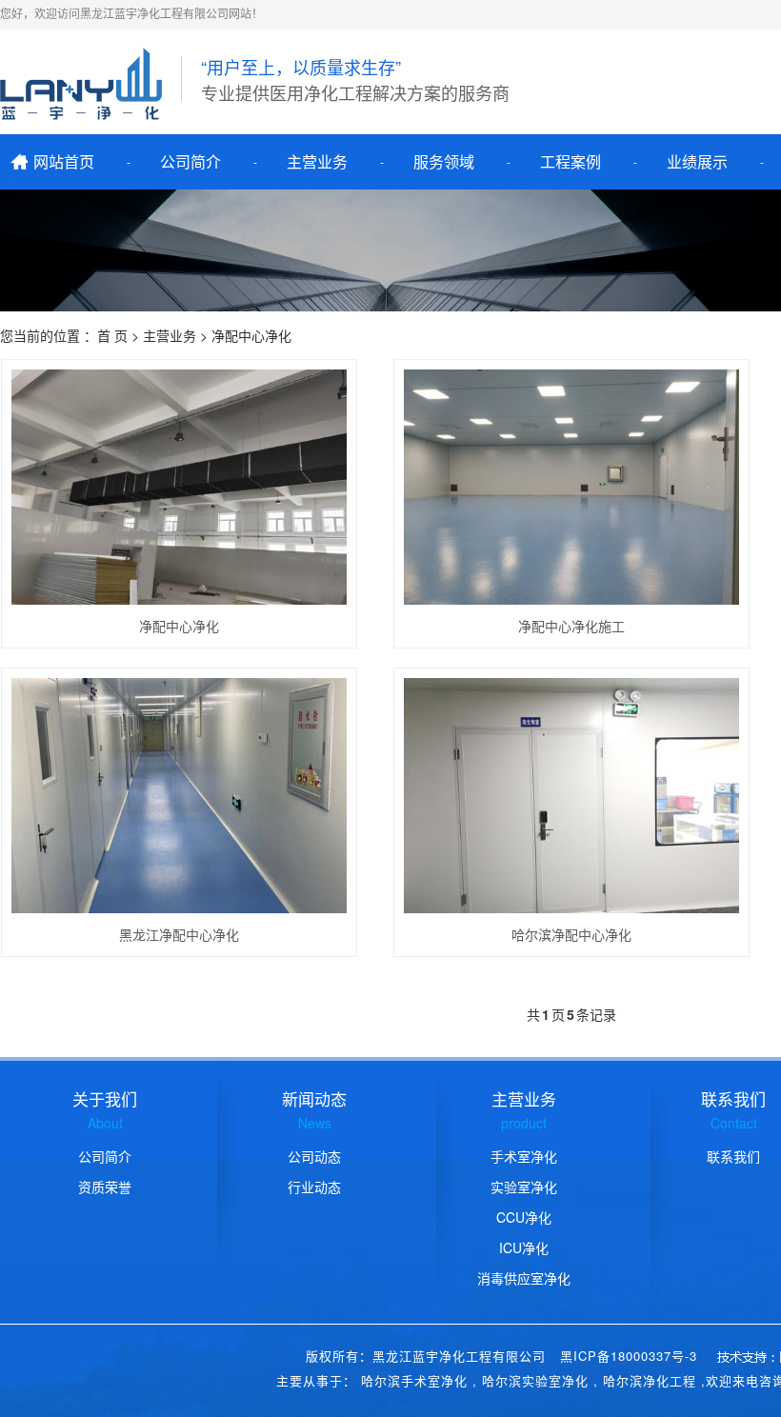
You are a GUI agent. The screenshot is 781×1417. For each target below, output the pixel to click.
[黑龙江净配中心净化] (179, 795)
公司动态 (314, 1156)
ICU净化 (524, 1247)
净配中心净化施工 (571, 625)
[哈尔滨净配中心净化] (572, 795)
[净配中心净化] (179, 487)
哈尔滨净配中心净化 (571, 934)
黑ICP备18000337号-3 (628, 1356)
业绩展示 (697, 161)
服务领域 (443, 161)
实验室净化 (524, 1186)
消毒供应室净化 (524, 1277)
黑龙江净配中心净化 (179, 934)
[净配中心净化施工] (572, 487)
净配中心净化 (179, 625)
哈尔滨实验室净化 (535, 1380)
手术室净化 (524, 1156)
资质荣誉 (104, 1186)
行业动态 (314, 1186)
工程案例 (570, 161)
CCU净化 (523, 1217)
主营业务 (317, 161)
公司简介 (190, 161)
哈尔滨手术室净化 (414, 1380)
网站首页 (63, 161)
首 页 (112, 335)
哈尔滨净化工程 (649, 1380)
